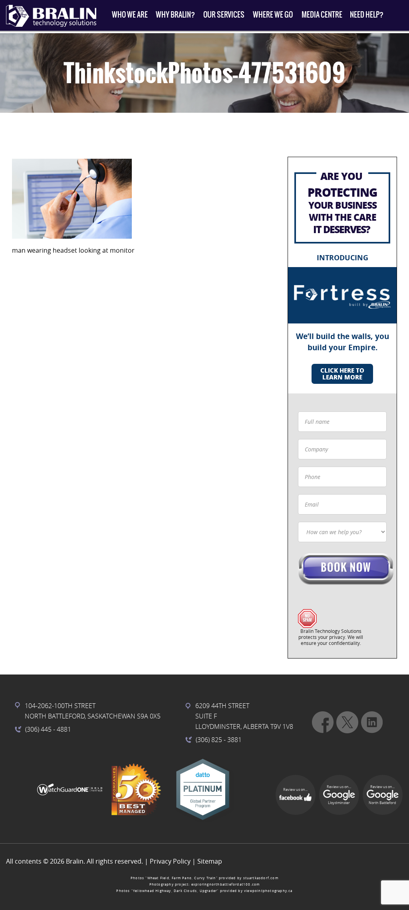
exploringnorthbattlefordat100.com (225, 884)
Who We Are (130, 14)
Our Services (223, 14)
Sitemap (209, 861)
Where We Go (273, 14)
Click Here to (342, 373)
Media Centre (322, 14)
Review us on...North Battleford (382, 794)
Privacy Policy (170, 861)
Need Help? (366, 14)
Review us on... (295, 789)
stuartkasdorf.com (260, 878)
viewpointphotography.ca (268, 891)
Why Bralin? (175, 14)
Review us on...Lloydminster (339, 794)
